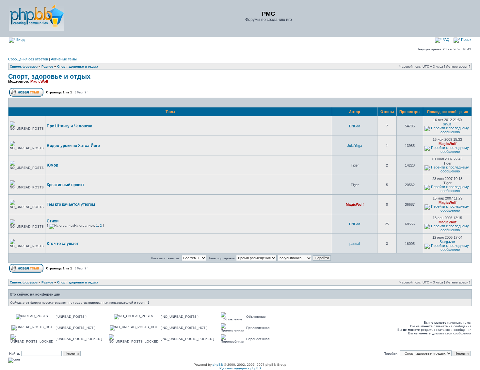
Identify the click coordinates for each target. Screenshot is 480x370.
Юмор (52, 165)
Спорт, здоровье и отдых (77, 66)
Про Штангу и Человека (69, 126)
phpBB (218, 364)
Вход (19, 39)
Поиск (465, 39)
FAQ (445, 39)
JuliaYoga (354, 146)
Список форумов (24, 66)
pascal (354, 244)
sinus (447, 124)
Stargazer (447, 242)
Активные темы (64, 59)
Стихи (52, 221)
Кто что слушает (63, 243)
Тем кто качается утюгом (71, 204)
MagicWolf (39, 81)
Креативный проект (65, 185)
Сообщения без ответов (28, 59)
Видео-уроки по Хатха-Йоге (73, 145)
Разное (47, 66)
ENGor (354, 126)
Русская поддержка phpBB (240, 368)
